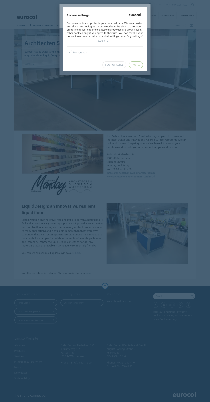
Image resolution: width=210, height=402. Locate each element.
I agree (136, 64)
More (101, 41)
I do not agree (114, 64)
